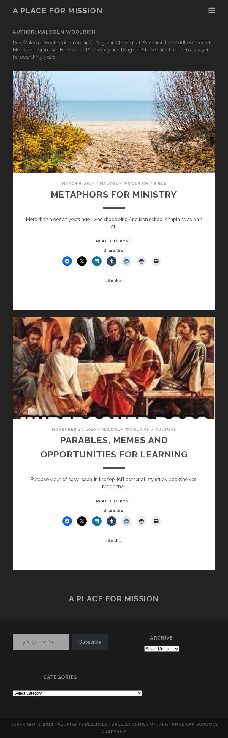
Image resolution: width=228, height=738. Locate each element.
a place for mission (58, 10)
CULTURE (165, 429)
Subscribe (90, 642)
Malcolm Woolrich (124, 183)
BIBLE (159, 183)
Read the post (114, 241)
